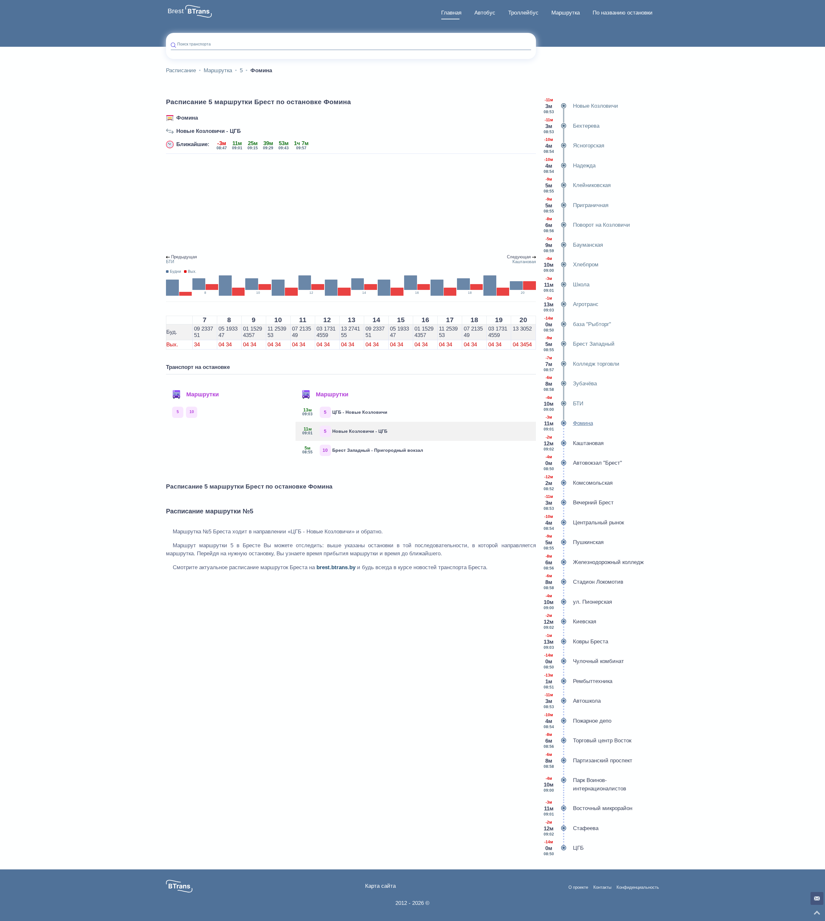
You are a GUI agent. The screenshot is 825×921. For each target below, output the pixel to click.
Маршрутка (565, 13)
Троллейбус (523, 13)
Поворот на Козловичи (587, 225)
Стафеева (571, 828)
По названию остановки (623, 13)
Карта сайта (380, 886)
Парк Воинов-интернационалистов (585, 784)
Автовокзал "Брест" (583, 463)
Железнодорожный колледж (594, 562)
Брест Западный (579, 344)
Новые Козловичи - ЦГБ (208, 131)
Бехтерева (571, 126)
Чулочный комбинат (584, 661)
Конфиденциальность (637, 887)
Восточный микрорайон (588, 808)
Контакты (602, 887)
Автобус (484, 13)
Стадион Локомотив (583, 582)
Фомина (187, 118)
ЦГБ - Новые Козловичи (344, 411)
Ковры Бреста (576, 641)
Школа (566, 284)
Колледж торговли (581, 364)
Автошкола (572, 701)
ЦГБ (564, 848)
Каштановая (574, 443)
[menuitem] (451, 13)
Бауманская (573, 245)
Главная (451, 13)
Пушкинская (574, 542)
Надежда (570, 165)
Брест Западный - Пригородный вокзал (362, 449)
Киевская (570, 621)
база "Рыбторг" (577, 324)
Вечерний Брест (579, 502)
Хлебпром (571, 264)
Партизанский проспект (588, 760)
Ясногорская (574, 145)
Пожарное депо (577, 721)
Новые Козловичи (581, 106)
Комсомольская (578, 483)
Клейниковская (577, 185)
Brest (176, 11)
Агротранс (571, 304)
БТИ (563, 403)
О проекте (578, 887)
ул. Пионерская (578, 602)
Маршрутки (202, 394)
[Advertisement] (351, 204)
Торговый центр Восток (587, 740)
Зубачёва (570, 383)
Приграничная (576, 205)
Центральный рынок (584, 522)
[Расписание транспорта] (198, 11)
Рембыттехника (578, 681)
